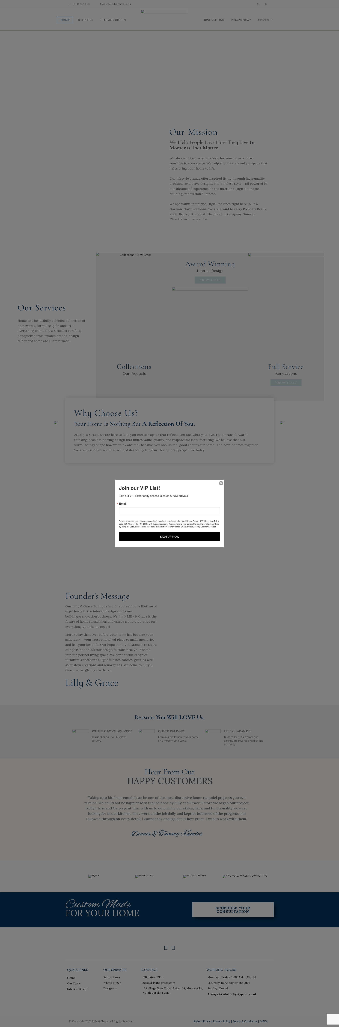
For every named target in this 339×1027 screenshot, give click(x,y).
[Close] (221, 483)
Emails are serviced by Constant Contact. (198, 526)
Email (122, 503)
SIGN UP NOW (169, 537)
